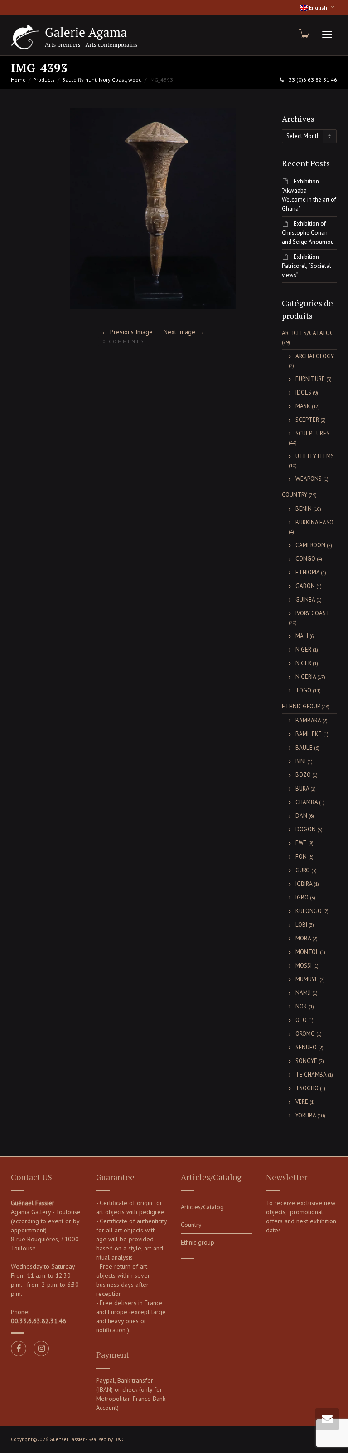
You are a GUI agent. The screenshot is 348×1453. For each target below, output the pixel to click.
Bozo (303, 775)
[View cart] (303, 34)
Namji (303, 993)
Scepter (307, 420)
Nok (301, 1006)
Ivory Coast (312, 613)
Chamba (306, 802)
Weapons (308, 479)
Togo (303, 690)
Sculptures (312, 433)
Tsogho (307, 1088)
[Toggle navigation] (327, 34)
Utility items (314, 456)
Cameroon (310, 545)
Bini (300, 761)
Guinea (305, 599)
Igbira (303, 884)
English (318, 7)
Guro (302, 870)
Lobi (301, 925)
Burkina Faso (314, 522)
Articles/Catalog (308, 333)
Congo (305, 559)
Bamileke (308, 734)
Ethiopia (307, 572)
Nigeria (305, 677)
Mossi (303, 965)
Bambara (308, 720)
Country (294, 495)
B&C (119, 1439)
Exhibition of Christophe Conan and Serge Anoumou (308, 233)
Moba (303, 938)
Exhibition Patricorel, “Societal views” (306, 266)
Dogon (305, 829)
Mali (301, 636)
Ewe (301, 843)
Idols (303, 392)
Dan (301, 816)
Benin (303, 509)
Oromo (305, 1034)
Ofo (301, 1020)
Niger (303, 649)
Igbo (302, 897)
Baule (304, 747)
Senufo (306, 1047)
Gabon (305, 586)
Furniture (310, 379)
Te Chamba (310, 1074)
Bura (302, 788)
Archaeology (314, 356)
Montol (307, 952)
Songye (306, 1061)
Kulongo (308, 911)
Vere (301, 1102)
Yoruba (305, 1115)
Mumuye (306, 979)
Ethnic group (301, 706)
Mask (302, 406)
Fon (301, 856)
